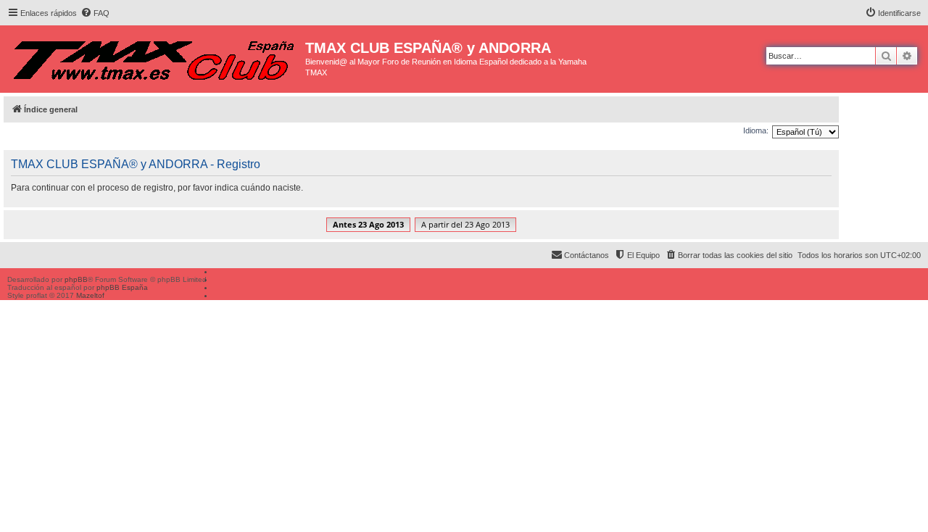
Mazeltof (90, 295)
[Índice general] (154, 56)
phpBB (76, 279)
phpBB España (122, 287)
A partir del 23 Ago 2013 (465, 224)
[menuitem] (94, 13)
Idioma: (755, 130)
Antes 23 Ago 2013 (368, 224)
